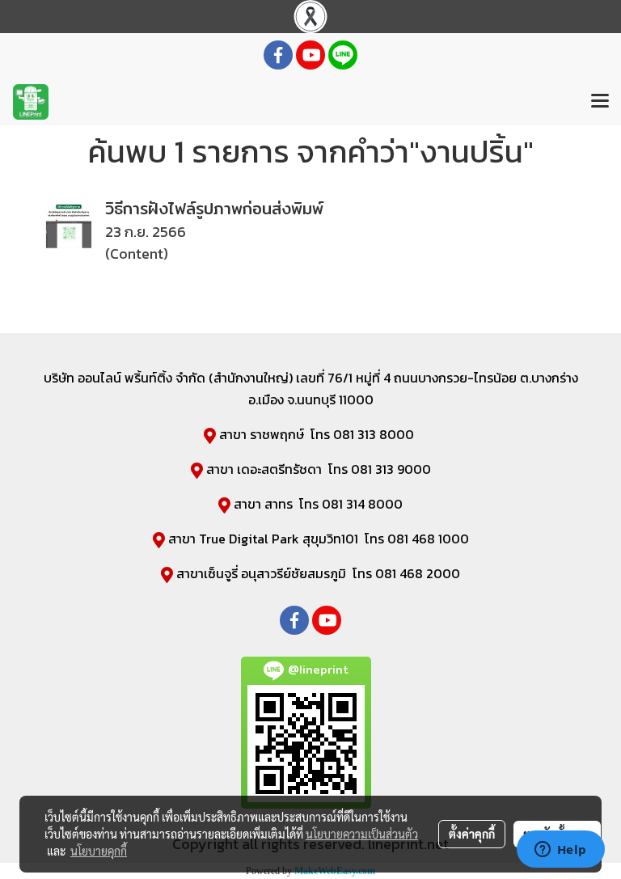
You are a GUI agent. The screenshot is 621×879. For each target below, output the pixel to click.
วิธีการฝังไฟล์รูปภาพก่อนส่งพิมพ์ (214, 208)
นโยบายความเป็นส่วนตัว (362, 833)
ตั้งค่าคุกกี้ (472, 833)
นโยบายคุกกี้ (98, 850)
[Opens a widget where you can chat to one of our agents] (560, 850)
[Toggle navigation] (600, 102)
